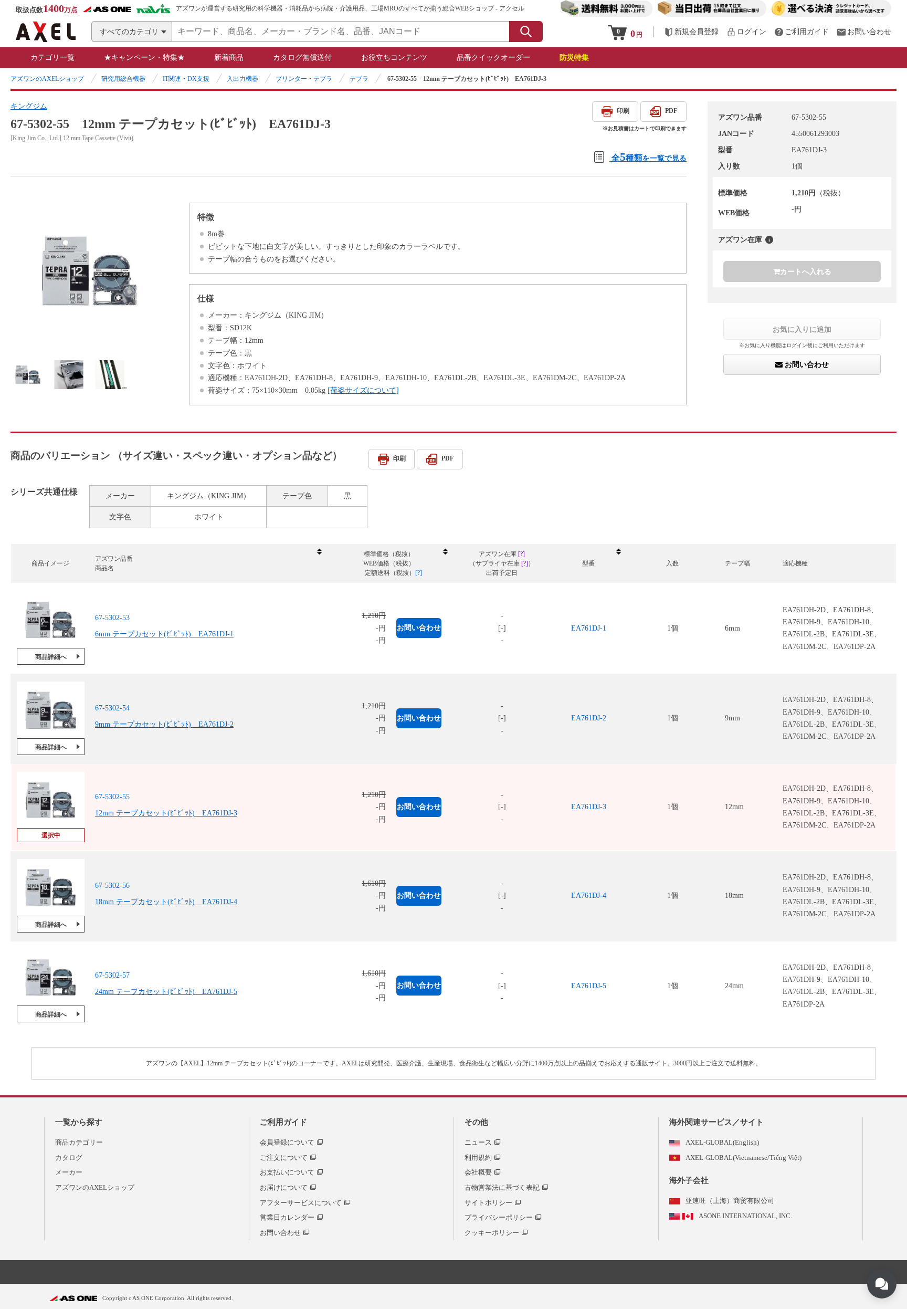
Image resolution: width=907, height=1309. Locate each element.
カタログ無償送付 (302, 57)
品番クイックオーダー (493, 57)
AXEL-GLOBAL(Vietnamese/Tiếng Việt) (743, 1157)
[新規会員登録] (691, 31)
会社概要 (478, 1172)
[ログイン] (746, 31)
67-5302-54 (112, 708)
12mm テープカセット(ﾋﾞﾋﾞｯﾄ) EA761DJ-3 (166, 813)
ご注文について (284, 1157)
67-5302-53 (112, 618)
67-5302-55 (112, 797)
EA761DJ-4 (588, 895)
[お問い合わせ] (864, 31)
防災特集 (574, 57)
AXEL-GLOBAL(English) (722, 1142)
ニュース (478, 1142)
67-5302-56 (112, 885)
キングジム (28, 106)
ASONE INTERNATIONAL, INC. (745, 1216)
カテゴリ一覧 (52, 57)
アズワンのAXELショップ (47, 78)
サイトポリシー (488, 1203)
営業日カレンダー (287, 1217)
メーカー (68, 1172)
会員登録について (287, 1142)
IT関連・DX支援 (186, 78)
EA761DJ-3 (588, 807)
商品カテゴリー (79, 1142)
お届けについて (284, 1187)
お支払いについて (287, 1172)
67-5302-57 (112, 975)
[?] (769, 240)
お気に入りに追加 (802, 329)
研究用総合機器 (123, 78)
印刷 (623, 110)
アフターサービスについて (301, 1203)
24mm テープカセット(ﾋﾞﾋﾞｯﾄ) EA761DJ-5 (166, 992)
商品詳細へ (51, 657)
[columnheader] (208, 563)
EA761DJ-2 (588, 718)
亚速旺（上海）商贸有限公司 (729, 1201)
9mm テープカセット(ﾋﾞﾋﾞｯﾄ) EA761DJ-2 (164, 724)
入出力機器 (242, 78)
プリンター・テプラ (304, 78)
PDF (671, 110)
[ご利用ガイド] (801, 31)
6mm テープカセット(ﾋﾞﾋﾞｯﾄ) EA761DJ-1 (164, 634)
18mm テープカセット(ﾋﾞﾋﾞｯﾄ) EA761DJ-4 (166, 902)
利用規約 (478, 1157)
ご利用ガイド (283, 1122)
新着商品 (229, 57)
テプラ (359, 78)
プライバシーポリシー (499, 1217)
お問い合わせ (806, 364)
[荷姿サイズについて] (363, 390)
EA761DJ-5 (588, 986)
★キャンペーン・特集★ (144, 57)
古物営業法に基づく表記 (502, 1187)
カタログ (68, 1157)
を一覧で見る (649, 156)
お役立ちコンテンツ (394, 57)
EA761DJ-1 (588, 628)
